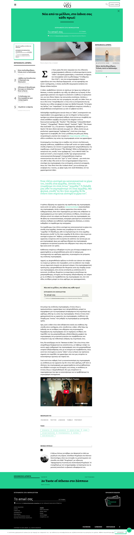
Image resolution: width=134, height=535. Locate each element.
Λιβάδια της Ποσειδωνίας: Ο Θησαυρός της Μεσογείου (27, 80)
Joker (85, 430)
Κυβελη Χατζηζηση (23, 83)
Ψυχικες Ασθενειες (59, 430)
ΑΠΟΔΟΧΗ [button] (120, 532)
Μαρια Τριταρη (45, 484)
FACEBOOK (86, 527)
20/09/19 (44, 477)
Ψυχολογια (45, 430)
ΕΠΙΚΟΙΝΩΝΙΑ (17, 514)
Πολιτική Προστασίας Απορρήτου (58, 298)
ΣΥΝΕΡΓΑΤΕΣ (17, 510)
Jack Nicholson (48, 435)
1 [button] (106, 76)
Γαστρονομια (89, 477)
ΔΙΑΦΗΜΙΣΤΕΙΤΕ (18, 512)
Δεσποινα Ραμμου (23, 92)
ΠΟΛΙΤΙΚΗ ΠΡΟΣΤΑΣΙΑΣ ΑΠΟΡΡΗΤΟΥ (23, 517)
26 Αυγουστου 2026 (102, 63)
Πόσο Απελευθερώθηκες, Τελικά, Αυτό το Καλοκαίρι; (27, 71)
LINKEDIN (98, 527)
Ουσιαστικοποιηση (48, 433)
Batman (76, 433)
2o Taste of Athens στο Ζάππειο (64, 481)
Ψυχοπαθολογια (64, 433)
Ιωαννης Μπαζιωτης (24, 110)
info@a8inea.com (44, 516)
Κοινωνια (116, 63)
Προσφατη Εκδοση (113, 493)
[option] (107, 60)
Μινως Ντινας (75, 430)
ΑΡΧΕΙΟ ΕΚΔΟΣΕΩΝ (18, 507)
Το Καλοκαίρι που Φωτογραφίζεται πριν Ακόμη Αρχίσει (25, 98)
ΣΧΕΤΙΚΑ (16, 509)
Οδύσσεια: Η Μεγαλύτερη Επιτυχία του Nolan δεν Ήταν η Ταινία (26, 89)
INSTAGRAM (110, 527)
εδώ (113, 532)
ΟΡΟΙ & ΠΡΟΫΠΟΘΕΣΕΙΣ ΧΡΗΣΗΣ (22, 516)
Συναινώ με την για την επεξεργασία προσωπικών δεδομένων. (23, 56)
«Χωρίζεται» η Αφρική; (25, 107)
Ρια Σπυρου (21, 74)
